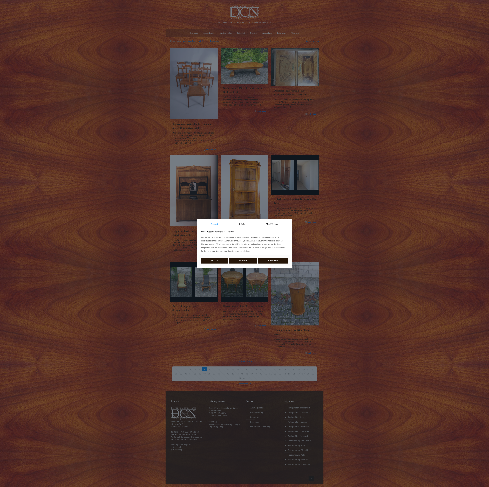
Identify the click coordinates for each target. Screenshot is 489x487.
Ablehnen (214, 261)
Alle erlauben (273, 261)
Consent (214, 224)
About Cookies (272, 224)
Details (242, 224)
